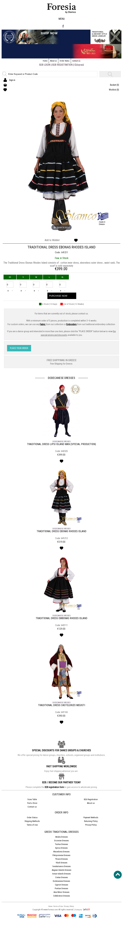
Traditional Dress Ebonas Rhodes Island (61, 531)
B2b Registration (91, 799)
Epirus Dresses (61, 848)
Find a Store (32, 803)
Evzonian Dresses (61, 840)
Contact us (76, 61)
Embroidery (71, 324)
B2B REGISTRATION (62, 64)
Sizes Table (32, 799)
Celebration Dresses (61, 896)
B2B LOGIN (44, 64)
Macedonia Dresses (61, 851)
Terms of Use (32, 825)
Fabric (43, 324)
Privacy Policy (91, 825)
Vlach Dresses (61, 862)
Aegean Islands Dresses (61, 870)
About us (53, 61)
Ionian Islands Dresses (61, 873)
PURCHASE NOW (58, 296)
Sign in (12, 80)
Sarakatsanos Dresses (61, 866)
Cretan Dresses (61, 877)
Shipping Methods (32, 821)
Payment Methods (90, 817)
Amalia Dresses (61, 837)
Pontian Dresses (61, 888)
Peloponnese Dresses (61, 855)
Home (45, 61)
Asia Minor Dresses (61, 892)
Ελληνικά (79, 64)
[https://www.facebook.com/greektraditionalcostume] (63, 28)
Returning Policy (91, 821)
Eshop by (78, 910)
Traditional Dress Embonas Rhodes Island (61, 618)
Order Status (65, 61)
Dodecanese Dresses (61, 378)
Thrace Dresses (61, 859)
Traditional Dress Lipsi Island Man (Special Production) (61, 444)
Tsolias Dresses (61, 844)
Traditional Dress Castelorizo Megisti (61, 705)
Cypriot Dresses (61, 885)
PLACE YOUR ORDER (19, 348)
